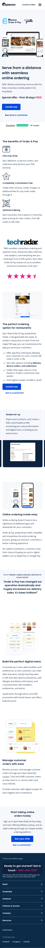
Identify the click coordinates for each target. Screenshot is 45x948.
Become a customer (16, 115)
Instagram (16, 942)
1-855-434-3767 (26, 870)
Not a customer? (15, 392)
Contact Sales (28, 4)
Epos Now (9, 4)
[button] (40, 4)
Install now (11, 106)
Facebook (5, 942)
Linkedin (27, 942)
